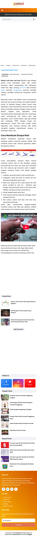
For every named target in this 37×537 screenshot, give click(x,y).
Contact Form (7, 497)
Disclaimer (6, 499)
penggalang (17, 90)
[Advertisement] (18, 42)
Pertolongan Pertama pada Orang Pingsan (21, 311)
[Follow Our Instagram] (11, 489)
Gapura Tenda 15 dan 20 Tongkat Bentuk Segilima (23, 302)
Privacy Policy (7, 502)
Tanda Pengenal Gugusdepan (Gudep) (20, 409)
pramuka (23, 87)
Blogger (29, 534)
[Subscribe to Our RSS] (16, 489)
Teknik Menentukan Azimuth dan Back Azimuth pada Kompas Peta (22, 320)
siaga (2, 90)
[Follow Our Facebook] (3, 489)
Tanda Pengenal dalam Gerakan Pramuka (22, 423)
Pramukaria (16, 534)
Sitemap (5, 504)
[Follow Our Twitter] (7, 489)
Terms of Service (8, 506)
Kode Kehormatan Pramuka (18, 430)
